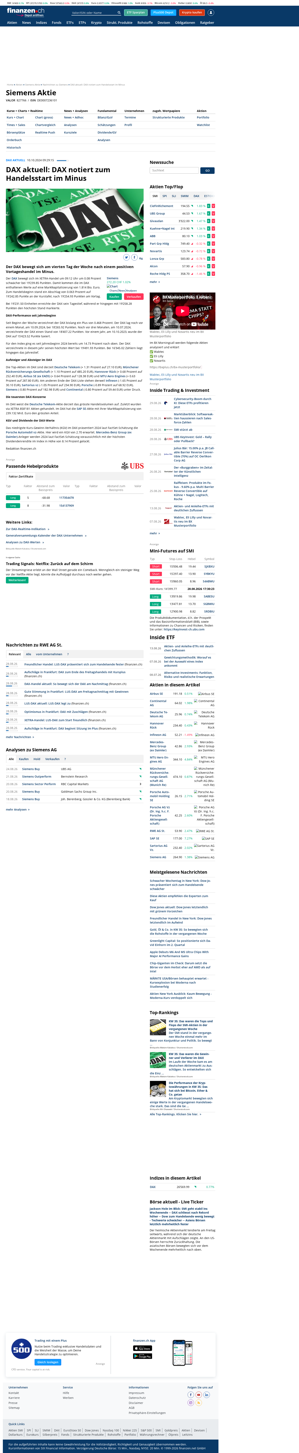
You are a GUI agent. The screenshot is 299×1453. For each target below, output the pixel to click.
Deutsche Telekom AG (159, 714)
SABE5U (209, 596)
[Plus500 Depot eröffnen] (30, 15)
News (26, 23)
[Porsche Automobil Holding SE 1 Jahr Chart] (204, 796)
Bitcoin (158, 2)
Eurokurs (32, 1435)
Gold (137, 2)
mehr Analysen (16, 809)
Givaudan (156, 221)
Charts (114, 290)
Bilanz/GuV (105, 117)
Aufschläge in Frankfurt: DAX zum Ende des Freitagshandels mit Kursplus (74, 672)
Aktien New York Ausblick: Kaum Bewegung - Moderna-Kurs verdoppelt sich (181, 996)
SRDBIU (209, 611)
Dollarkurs (16, 1435)
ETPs (82, 23)
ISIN (33, 100)
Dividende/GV (107, 132)
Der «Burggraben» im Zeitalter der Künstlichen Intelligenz (193, 472)
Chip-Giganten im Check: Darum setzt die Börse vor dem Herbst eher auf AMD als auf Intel (180, 967)
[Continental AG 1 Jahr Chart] (204, 703)
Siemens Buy (31, 769)
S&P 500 (146, 1430)
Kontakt (14, 1393)
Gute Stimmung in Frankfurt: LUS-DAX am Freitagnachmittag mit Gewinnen (76, 692)
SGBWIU (208, 604)
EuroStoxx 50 (72, 1430)
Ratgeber (207, 23)
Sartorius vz (30, 385)
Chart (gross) (44, 117)
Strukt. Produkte (119, 23)
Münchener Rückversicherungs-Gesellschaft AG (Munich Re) (159, 777)
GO (207, 170)
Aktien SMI (16, 1430)
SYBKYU (209, 574)
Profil (128, 125)
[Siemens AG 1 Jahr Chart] (204, 857)
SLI (37, 1430)
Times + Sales (16, 125)
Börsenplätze (16, 132)
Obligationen (185, 23)
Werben (68, 1398)
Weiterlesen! (17, 580)
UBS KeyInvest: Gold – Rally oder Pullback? (193, 439)
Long (13, 497)
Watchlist (203, 125)
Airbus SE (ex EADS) (36, 376)
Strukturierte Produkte (169, 117)
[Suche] (119, 12)
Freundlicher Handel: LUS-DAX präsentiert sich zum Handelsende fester (74, 664)
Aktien (12, 23)
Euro (93, 2)
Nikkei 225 (130, 1430)
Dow (52, 2)
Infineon (111, 380)
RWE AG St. (157, 831)
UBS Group (157, 213)
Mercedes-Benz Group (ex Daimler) (158, 746)
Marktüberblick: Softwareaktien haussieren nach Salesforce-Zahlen (194, 418)
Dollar (181, 2)
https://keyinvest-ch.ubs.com (184, 629)
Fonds (56, 23)
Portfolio (203, 117)
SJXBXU (209, 566)
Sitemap (14, 1408)
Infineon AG (158, 735)
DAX (74, 2)
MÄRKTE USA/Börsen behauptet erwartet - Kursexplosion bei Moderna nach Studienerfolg (179, 982)
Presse (13, 1403)
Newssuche (162, 162)
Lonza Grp (157, 259)
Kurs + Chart (15, 117)
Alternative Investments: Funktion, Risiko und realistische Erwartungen (189, 675)
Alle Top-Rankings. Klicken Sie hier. (174, 1114)
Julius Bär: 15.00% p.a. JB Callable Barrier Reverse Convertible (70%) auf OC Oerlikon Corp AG (194, 454)
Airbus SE (156, 694)
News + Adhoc (74, 117)
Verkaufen (134, 297)
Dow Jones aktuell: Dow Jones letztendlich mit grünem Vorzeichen (179, 909)
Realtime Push (45, 132)
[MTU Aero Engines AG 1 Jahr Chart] (204, 759)
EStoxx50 (116, 2)
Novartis (156, 251)
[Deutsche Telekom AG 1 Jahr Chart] (204, 714)
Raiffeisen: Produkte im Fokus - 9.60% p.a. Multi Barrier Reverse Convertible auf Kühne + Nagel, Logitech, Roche (194, 491)
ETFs (70, 23)
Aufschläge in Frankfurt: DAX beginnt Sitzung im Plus (61, 728)
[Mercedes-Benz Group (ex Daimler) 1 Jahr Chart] (204, 746)
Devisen (164, 23)
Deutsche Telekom (67, 367)
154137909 (66, 505)
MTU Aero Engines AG (159, 759)
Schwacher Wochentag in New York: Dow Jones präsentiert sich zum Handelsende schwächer (180, 885)
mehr (153, 282)
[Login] (211, 12)
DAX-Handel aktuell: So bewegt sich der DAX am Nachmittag (66, 684)
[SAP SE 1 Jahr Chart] (208, 839)
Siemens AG (158, 857)
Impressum (136, 1393)
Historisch (14, 147)
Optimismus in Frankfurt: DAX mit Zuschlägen (56, 712)
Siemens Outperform (36, 776)
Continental (74, 389)
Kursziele (70, 132)
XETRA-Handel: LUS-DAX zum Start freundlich (55, 720)
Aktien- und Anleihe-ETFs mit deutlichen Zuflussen (194, 508)
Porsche (87, 385)
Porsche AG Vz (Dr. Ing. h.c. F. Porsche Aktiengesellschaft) (160, 815)
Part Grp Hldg (159, 243)
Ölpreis (173, 1435)
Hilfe (66, 1393)
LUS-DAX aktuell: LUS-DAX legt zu (47, 703)
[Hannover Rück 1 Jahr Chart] (204, 725)
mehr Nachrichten (18, 737)
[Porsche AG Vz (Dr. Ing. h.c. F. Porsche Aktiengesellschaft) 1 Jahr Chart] (204, 815)
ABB (152, 236)
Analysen (70, 125)
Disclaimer (136, 1403)
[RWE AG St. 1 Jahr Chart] (205, 831)
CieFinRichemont (161, 206)
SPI (27, 2)
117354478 (66, 498)
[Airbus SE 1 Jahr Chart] (206, 694)
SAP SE (81, 409)
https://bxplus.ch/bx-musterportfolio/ (175, 367)
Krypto (96, 23)
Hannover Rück (105, 372)
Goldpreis (171, 1430)
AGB (131, 1408)
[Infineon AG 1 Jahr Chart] (204, 735)
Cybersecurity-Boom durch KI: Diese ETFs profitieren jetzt (192, 403)
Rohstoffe (145, 23)
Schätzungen (107, 125)
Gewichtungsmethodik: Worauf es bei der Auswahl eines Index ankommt (187, 661)
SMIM (46, 1430)
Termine (130, 117)
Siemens (112, 278)
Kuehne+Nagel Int (162, 228)
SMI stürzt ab (183, 430)
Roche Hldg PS (160, 274)
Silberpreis (50, 1435)
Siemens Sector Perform (39, 784)
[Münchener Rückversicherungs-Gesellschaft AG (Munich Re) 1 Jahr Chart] (204, 777)
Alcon (154, 266)
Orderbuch (14, 140)
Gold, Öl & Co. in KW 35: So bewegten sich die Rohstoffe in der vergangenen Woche (179, 932)
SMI (9, 2)
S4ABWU (208, 581)
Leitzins (187, 1435)
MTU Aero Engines (112, 376)
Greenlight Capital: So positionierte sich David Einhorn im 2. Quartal (180, 943)
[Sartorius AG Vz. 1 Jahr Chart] (204, 848)
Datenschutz (137, 1398)
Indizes (41, 23)
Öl (201, 2)
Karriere (14, 1398)
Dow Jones (92, 1430)
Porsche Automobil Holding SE (160, 796)
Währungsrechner (152, 1435)
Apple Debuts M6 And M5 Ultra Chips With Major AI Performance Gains (179, 954)
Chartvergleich (45, 125)
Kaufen (114, 297)
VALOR (10, 100)
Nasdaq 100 (111, 1430)
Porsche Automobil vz (21, 432)
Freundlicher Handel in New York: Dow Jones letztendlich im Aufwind (181, 920)
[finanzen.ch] (25, 10)
